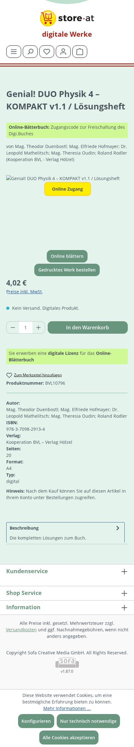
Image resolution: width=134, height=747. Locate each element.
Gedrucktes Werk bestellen (67, 270)
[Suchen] (30, 51)
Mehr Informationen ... (67, 708)
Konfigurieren (36, 721)
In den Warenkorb (87, 327)
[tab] (65, 532)
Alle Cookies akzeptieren (69, 737)
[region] (67, 210)
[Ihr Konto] (63, 51)
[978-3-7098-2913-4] (67, 210)
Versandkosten (21, 630)
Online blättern (67, 256)
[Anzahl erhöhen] (38, 327)
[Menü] (13, 51)
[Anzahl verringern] (12, 327)
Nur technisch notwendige (88, 721)
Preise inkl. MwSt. (24, 292)
